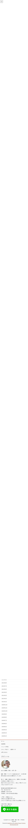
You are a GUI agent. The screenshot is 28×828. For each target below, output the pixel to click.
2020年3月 (4, 732)
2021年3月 (4, 698)
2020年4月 (4, 729)
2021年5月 (4, 692)
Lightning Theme (17, 823)
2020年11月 (4, 707)
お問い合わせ (4, 752)
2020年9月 (4, 714)
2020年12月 (4, 704)
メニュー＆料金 (4, 746)
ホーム (2, 741)
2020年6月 (4, 723)
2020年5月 (4, 726)
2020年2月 (4, 736)
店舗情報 (3, 744)
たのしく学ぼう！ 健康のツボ (8, 749)
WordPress (10, 823)
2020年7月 (4, 720)
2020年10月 (4, 711)
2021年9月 (4, 679)
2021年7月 (4, 686)
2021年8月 (4, 682)
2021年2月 (4, 701)
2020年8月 (4, 717)
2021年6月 (4, 689)
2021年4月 (4, 695)
